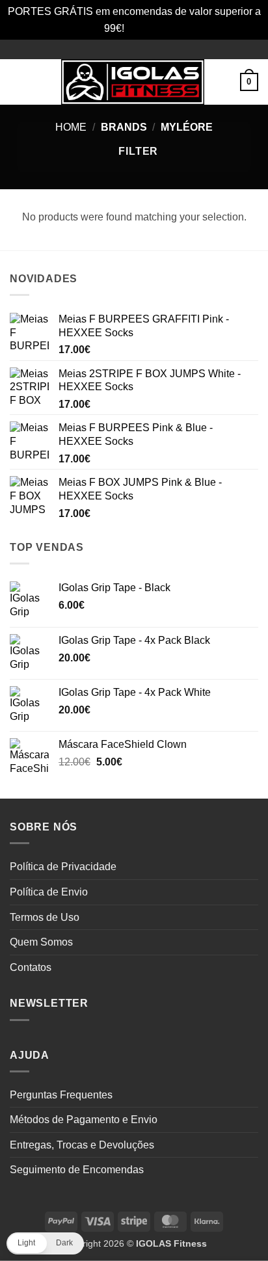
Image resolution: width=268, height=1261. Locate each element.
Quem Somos (41, 942)
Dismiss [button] (145, 28)
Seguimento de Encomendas (77, 1169)
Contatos (30, 967)
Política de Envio (49, 891)
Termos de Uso (44, 917)
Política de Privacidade (63, 866)
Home (71, 127)
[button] (17, 82)
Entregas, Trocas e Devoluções (82, 1144)
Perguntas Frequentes (61, 1094)
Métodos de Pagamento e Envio (83, 1119)
